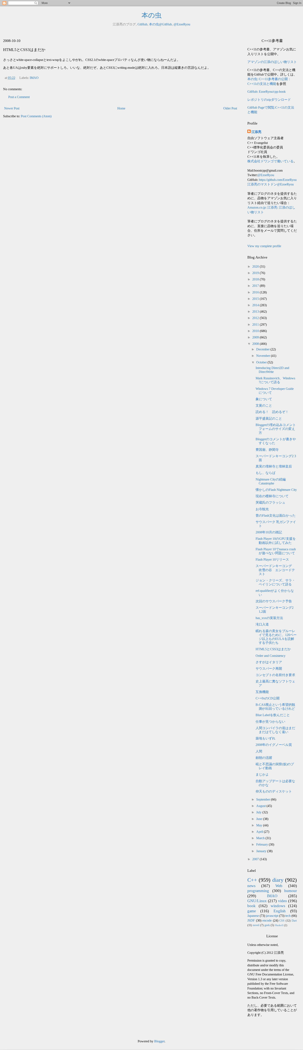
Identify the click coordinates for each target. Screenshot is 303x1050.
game (251, 911)
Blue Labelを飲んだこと (273, 715)
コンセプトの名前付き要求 (275, 675)
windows (278, 906)
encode (267, 920)
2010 (256, 331)
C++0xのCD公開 (268, 698)
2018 (256, 279)
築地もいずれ (265, 738)
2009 (256, 337)
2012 (256, 318)
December (263, 349)
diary (277, 880)
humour (290, 891)
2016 (256, 292)
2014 (256, 305)
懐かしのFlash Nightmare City (276, 489)
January (261, 851)
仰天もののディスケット (274, 791)
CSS (281, 920)
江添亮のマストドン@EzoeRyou (270, 184)
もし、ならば (265, 473)
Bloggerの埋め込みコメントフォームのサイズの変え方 (276, 428)
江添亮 (256, 132)
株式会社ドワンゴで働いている (270, 161)
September (263, 799)
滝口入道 (262, 624)
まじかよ (262, 774)
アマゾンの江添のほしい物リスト (272, 62)
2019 (256, 273)
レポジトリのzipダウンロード (269, 99)
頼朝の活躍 (264, 757)
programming (258, 891)
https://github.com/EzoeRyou (278, 180)
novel (256, 925)
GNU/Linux (257, 901)
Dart (294, 920)
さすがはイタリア (269, 662)
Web (278, 886)
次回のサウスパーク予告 (274, 601)
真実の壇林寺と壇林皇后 (274, 466)
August (261, 806)
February (262, 844)
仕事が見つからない (270, 721)
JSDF (251, 920)
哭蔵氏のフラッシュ (270, 502)
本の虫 (152, 15)
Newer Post (11, 108)
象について (264, 399)
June (259, 819)
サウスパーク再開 (269, 668)
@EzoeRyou (182, 24)
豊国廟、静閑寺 (267, 449)
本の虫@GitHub (160, 24)
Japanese (253, 915)
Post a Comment (19, 97)
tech (288, 915)
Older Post (230, 108)
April (260, 831)
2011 (256, 324)
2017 (256, 285)
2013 (256, 311)
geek (267, 925)
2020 (256, 266)
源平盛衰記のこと (269, 418)
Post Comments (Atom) (36, 116)
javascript (272, 915)
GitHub (142, 24)
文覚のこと (264, 405)
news (251, 886)
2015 (256, 298)
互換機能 (262, 692)
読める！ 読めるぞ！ (272, 412)
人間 (259, 751)
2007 (256, 859)
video (282, 901)
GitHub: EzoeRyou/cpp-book (266, 91)
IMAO (34, 77)
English (280, 911)
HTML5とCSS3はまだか (273, 649)
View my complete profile (264, 246)
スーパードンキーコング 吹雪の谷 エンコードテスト (275, 569)
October (262, 362)
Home (121, 108)
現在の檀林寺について (272, 496)
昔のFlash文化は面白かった (276, 515)
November (263, 355)
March (260, 838)
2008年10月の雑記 (269, 532)
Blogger (159, 1041)
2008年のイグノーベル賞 (274, 744)
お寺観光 (262, 509)
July (259, 812)
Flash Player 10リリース (272, 559)
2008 (256, 343)
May (259, 825)
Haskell (279, 925)
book (251, 906)
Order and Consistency (270, 655)
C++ (252, 880)
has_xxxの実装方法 (269, 618)
